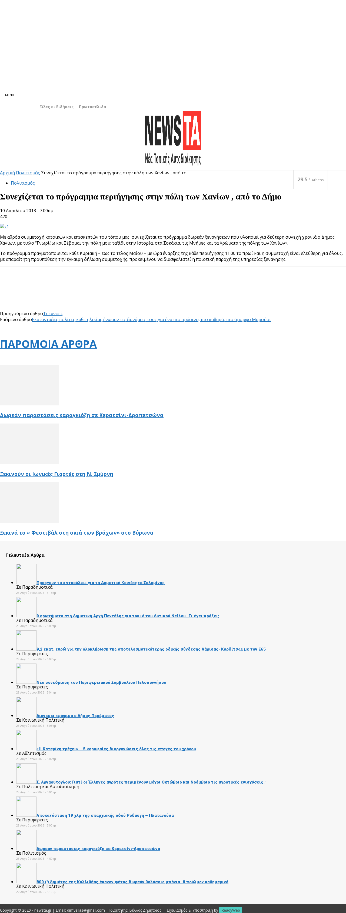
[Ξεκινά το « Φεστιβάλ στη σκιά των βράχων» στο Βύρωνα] (29, 521)
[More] (87, 287)
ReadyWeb (230, 910)
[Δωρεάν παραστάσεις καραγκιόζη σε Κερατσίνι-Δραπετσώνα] (29, 404)
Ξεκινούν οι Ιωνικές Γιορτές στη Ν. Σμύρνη (56, 474)
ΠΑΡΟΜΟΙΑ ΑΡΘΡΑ (48, 343)
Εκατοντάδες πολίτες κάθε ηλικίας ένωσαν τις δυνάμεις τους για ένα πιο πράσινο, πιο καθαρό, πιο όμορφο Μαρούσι (151, 319)
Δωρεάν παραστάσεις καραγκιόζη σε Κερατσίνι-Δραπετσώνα (82, 415)
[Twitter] (28, 287)
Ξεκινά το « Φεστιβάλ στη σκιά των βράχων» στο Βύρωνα (77, 532)
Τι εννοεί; (53, 313)
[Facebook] (286, 180)
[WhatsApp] (67, 287)
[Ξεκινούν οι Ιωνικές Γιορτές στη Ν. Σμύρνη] (29, 462)
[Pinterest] (48, 287)
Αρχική (7, 173)
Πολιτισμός (28, 173)
